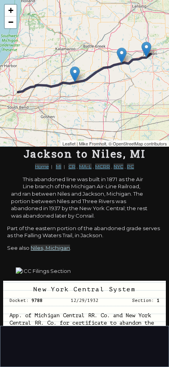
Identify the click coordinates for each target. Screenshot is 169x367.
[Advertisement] (84, 345)
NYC (118, 166)
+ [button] (10, 10)
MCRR (102, 166)
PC (130, 166)
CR (71, 166)
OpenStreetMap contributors (140, 143)
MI (58, 166)
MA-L (85, 166)
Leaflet (68, 143)
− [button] (10, 22)
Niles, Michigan (50, 248)
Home (42, 166)
